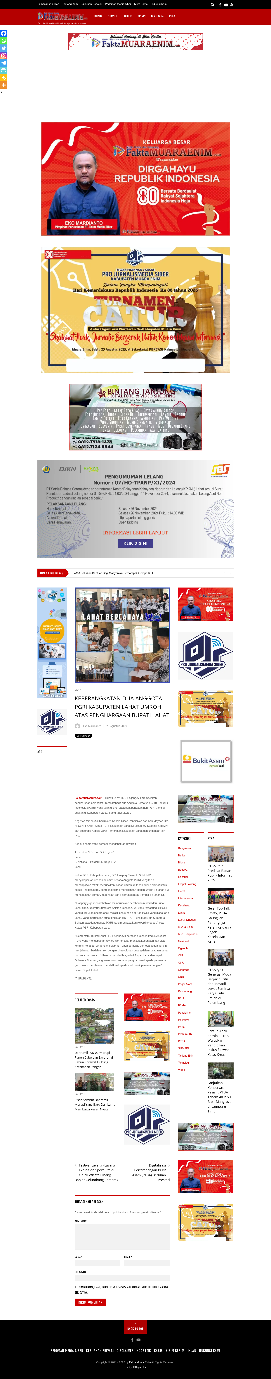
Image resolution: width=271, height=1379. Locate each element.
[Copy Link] (3, 77)
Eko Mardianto (92, 726)
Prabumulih (185, 1034)
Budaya (182, 869)
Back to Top (135, 1328)
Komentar (81, 1221)
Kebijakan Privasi (100, 1350)
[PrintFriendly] (3, 70)
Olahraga (157, 16)
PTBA (172, 16)
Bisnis (142, 16)
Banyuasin (184, 848)
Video (181, 1069)
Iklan (192, 1350)
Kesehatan (184, 905)
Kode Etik (144, 1350)
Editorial (183, 876)
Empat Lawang (187, 884)
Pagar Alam (185, 984)
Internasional (185, 898)
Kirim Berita (141, 4)
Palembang (185, 991)
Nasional (183, 941)
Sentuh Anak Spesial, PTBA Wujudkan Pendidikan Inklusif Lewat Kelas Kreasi (218, 1043)
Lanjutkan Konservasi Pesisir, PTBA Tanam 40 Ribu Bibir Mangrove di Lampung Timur (219, 1097)
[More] (3, 85)
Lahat (79, 689)
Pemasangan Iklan (48, 4)
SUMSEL (112, 16)
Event (181, 891)
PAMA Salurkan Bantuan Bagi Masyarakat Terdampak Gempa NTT (112, 573)
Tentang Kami (70, 4)
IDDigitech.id (140, 1367)
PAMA (182, 1005)
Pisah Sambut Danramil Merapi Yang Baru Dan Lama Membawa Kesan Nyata (95, 1104)
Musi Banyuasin (187, 934)
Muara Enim (185, 926)
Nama (78, 1257)
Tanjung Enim (186, 1055)
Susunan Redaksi (91, 4)
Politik (127, 16)
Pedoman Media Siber (118, 4)
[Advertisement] (135, 87)
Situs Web (80, 1272)
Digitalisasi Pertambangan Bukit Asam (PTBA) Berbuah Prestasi (151, 1172)
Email (128, 1257)
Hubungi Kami (159, 4)
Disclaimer (125, 1350)
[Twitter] (3, 48)
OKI (180, 955)
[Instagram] (3, 55)
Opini (181, 976)
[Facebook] (3, 33)
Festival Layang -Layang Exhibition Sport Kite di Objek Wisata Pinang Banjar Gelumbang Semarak (96, 1172)
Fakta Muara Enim (140, 1362)
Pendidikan (184, 1012)
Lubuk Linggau (187, 919)
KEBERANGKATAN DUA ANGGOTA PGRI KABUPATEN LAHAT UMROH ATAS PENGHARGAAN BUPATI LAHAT (122, 706)
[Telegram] (3, 63)
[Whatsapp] (3, 40)
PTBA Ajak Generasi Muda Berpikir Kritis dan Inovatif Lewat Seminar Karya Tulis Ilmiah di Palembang (219, 986)
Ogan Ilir (183, 948)
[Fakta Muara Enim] (62, 18)
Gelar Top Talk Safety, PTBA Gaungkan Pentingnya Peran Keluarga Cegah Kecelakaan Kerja (219, 924)
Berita (98, 16)
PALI (181, 998)
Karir (158, 1350)
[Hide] (1, 92)
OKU (181, 962)
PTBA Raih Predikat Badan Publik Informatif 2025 (221, 873)
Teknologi (183, 1062)
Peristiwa (183, 1019)
